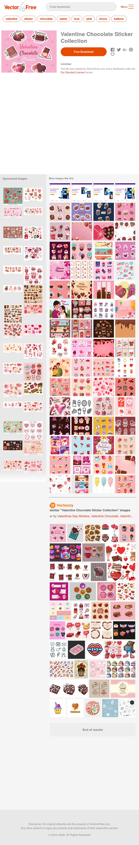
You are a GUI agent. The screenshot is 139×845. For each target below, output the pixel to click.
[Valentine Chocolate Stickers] (103, 212)
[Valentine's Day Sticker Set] (60, 426)
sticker (28, 19)
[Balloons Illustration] (103, 484)
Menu (124, 7)
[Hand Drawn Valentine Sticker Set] (103, 426)
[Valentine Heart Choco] (60, 406)
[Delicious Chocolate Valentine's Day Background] (125, 231)
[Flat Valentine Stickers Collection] (60, 251)
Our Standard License (72, 72)
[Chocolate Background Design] (125, 465)
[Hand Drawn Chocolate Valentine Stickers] (60, 212)
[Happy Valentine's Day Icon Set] (125, 367)
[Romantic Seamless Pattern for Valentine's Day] (82, 270)
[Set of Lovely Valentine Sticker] (60, 348)
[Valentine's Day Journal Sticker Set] (103, 367)
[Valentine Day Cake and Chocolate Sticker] (125, 212)
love (77, 19)
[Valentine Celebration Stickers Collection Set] (60, 465)
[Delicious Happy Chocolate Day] (103, 328)
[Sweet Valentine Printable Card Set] (125, 348)
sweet (63, 19)
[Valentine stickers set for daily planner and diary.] (33, 333)
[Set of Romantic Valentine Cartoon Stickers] (103, 406)
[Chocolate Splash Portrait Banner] (103, 290)
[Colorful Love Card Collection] (125, 406)
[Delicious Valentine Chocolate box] (103, 231)
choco (103, 19)
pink (89, 19)
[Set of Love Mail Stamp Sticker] (82, 328)
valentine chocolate (104, 516)
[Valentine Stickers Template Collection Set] (103, 270)
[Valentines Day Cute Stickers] (103, 465)
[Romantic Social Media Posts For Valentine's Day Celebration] (82, 465)
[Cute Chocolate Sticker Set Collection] (60, 290)
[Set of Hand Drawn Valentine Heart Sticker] (125, 445)
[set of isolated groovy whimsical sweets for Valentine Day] (33, 275)
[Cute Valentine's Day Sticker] (125, 426)
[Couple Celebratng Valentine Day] (60, 367)
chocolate (46, 19)
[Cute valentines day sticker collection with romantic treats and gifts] (12, 197)
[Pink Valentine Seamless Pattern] (103, 387)
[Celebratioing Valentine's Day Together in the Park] (60, 309)
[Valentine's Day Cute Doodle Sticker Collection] (82, 367)
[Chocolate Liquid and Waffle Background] (125, 328)
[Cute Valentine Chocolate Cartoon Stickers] (82, 251)
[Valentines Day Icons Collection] (82, 445)
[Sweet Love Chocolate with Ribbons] (82, 231)
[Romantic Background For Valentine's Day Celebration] (60, 270)
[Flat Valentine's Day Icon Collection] (103, 309)
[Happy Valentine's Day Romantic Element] (60, 445)
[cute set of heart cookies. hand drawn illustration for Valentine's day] (33, 430)
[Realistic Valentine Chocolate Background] (103, 348)
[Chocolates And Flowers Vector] (125, 290)
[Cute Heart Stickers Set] (82, 387)
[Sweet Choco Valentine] (82, 290)
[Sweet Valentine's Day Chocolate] (103, 251)
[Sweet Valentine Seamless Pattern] (60, 484)
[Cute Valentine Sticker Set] (82, 426)
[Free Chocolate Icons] (82, 406)
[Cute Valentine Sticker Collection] (125, 484)
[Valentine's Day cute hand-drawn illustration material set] (33, 450)
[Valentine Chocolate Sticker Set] (82, 212)
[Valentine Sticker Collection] (82, 309)
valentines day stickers (73, 516)
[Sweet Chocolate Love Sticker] (60, 231)
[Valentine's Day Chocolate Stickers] (125, 387)
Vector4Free (20, 7)
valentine (11, 19)
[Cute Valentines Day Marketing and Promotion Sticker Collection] (82, 348)
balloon (119, 19)
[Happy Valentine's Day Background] (125, 309)
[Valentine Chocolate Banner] (82, 484)
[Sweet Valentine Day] (103, 445)
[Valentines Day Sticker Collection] (125, 270)
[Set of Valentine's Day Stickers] (125, 251)
